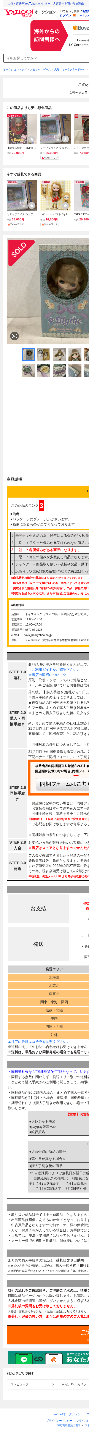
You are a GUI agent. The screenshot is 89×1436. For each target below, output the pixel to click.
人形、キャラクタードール (69, 69)
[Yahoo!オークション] (30, 10)
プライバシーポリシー (59, 1420)
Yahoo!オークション (67, 1414)
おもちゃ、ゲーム (40, 69)
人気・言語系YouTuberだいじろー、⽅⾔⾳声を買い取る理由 (46, 3)
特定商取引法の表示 (69, 1425)
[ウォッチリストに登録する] (31, 139)
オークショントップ (15, 69)
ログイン (65, 15)
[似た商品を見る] (14, 336)
